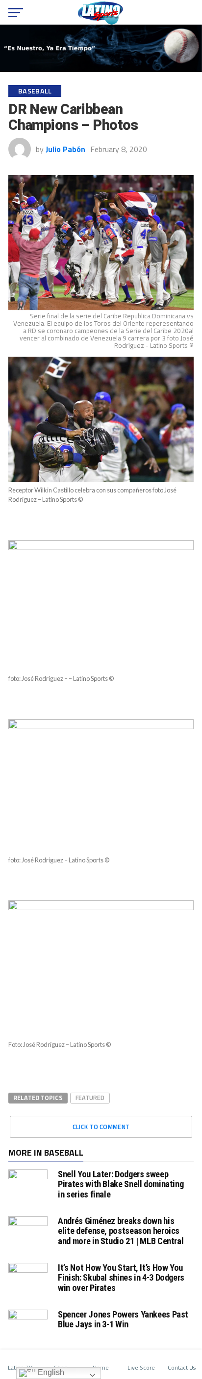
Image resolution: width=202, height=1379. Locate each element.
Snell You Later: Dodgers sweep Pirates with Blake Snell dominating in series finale (120, 1184)
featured (90, 1098)
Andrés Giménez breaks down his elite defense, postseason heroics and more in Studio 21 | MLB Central (120, 1231)
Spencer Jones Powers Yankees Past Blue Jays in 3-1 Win (123, 1319)
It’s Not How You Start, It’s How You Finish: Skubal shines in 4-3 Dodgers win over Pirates (121, 1277)
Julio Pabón (65, 149)
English (50, 1372)
